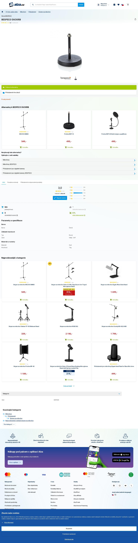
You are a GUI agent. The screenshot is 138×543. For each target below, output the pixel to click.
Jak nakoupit (31, 492)
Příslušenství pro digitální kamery (14, 169)
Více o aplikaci (13, 462)
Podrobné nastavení (69, 534)
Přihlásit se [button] (104, 5)
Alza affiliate (77, 495)
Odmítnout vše (69, 539)
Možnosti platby (9, 489)
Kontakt (53, 485)
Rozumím (69, 528)
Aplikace (53, 509)
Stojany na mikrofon (44, 12)
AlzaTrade (77, 502)
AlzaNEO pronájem (79, 489)
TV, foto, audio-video (12, 12)
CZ (115, 494)
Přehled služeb (9, 509)
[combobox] (54, 5)
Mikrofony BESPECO (9, 164)
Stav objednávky (33, 485)
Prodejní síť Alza (10, 495)
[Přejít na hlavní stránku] (17, 4)
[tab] (3, 182)
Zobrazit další (67, 386)
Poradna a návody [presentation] (12, 182)
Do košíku (25, 147)
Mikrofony (23, 12)
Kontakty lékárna (56, 489)
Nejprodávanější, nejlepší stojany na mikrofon (19, 420)
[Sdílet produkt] (135, 19)
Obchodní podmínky (11, 502)
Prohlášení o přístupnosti (12, 505)
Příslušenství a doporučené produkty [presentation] (31, 182)
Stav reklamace (32, 489)
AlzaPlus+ (77, 492)
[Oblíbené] (118, 5)
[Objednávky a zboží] (114, 5)
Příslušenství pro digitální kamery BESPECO (17, 173)
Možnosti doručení (10, 485)
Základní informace (57, 492)
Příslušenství (32, 12)
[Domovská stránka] (2, 12)
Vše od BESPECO (6, 16)
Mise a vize (54, 499)
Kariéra (53, 502)
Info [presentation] (4, 182)
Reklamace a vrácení (11, 492)
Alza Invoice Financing (80, 505)
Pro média (54, 505)
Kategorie (6, 393)
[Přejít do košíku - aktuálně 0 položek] (128, 5)
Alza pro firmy (78, 485)
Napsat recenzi (61, 198)
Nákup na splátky (10, 499)
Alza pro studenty (79, 499)
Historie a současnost (57, 495)
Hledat (81, 4)
